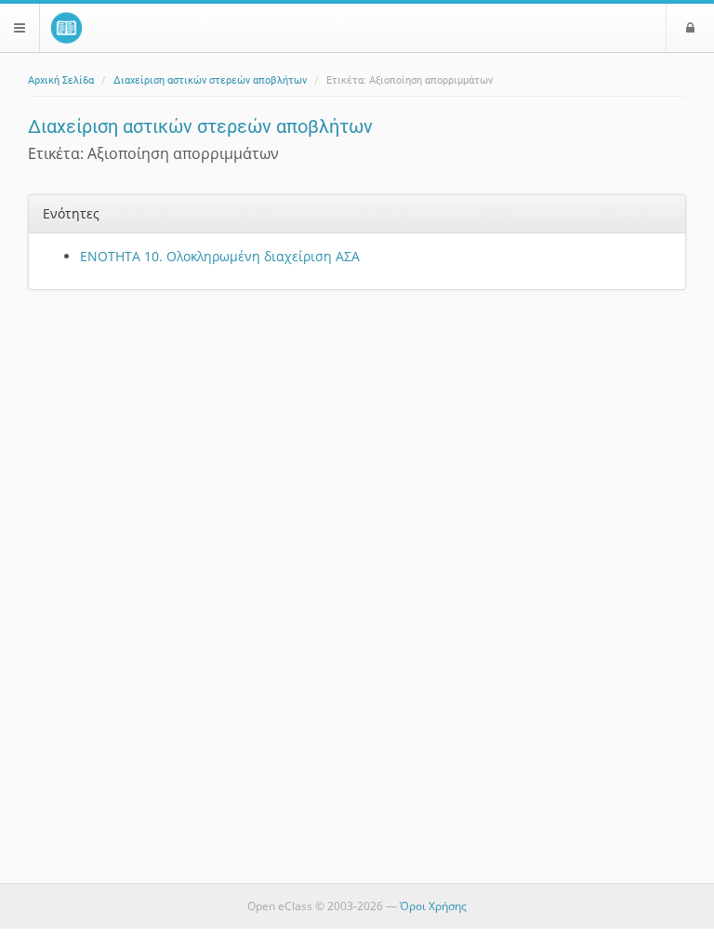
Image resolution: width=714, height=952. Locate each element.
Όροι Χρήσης (433, 906)
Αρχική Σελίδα (61, 80)
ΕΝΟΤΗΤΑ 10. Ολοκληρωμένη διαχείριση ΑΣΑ (220, 256)
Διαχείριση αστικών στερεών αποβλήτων (210, 80)
